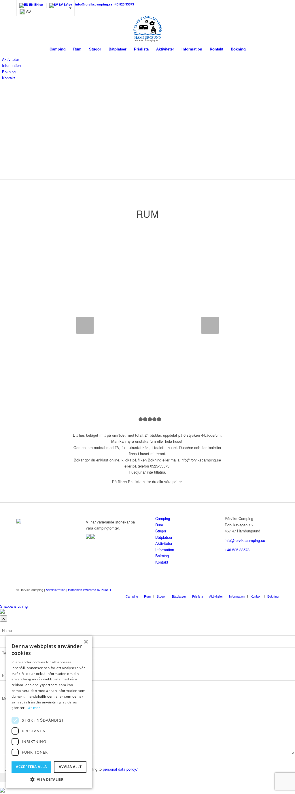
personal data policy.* (121, 769)
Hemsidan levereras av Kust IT (89, 589)
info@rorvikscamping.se (245, 540)
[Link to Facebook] (274, 4)
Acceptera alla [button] (31, 766)
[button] (45, 8)
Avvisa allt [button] (70, 766)
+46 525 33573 (237, 549)
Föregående (85, 325)
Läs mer (33, 707)
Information (11, 65)
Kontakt (8, 77)
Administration (55, 589)
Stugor (160, 531)
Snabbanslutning (14, 606)
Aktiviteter (10, 59)
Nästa (210, 325)
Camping (162, 518)
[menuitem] (57, 49)
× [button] (86, 642)
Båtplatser (163, 537)
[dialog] (49, 712)
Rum (159, 525)
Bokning (9, 71)
